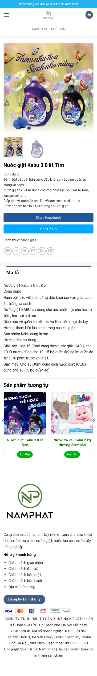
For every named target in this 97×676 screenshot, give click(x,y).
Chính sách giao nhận (25, 562)
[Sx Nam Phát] (48, 14)
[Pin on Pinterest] (42, 251)
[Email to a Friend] (33, 251)
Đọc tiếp (25, 454)
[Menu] (6, 15)
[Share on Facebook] (16, 251)
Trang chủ (38, 29)
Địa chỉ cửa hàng (22, 587)
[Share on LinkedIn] (50, 251)
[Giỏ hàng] (89, 15)
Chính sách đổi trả (23, 568)
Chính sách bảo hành (25, 580)
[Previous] (11, 88)
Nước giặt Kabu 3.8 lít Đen (25, 442)
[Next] (85, 88)
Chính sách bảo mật (24, 575)
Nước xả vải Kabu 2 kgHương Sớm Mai (72, 442)
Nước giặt (59, 29)
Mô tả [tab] (12, 272)
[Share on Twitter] (25, 251)
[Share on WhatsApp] (8, 251)
